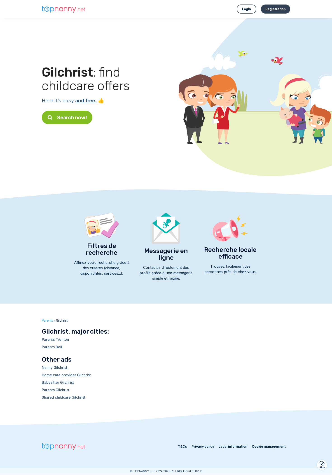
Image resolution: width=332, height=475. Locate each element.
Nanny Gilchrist (54, 367)
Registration (275, 9)
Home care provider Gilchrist (66, 375)
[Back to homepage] (64, 9)
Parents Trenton (55, 339)
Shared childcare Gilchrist (63, 397)
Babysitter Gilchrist (58, 382)
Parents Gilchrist (55, 390)
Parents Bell (52, 347)
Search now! (72, 117)
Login (246, 9)
